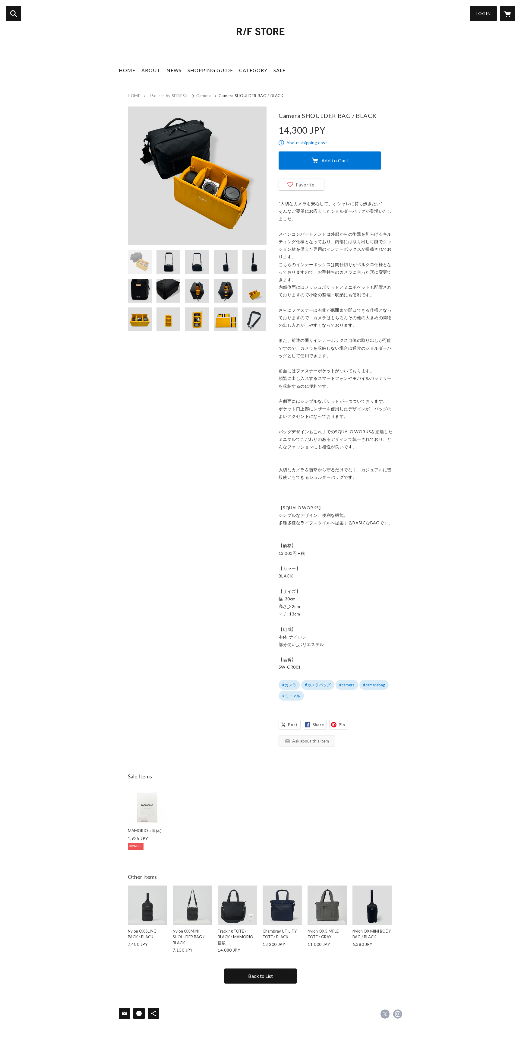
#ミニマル (291, 695)
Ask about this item (310, 740)
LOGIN (483, 13)
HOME (127, 70)
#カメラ (289, 684)
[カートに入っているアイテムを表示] (507, 13)
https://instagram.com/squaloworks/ (397, 1014)
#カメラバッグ (318, 684)
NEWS (174, 70)
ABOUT (150, 70)
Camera (203, 95)
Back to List (260, 976)
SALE (279, 70)
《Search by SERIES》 (168, 95)
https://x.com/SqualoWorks (385, 1014)
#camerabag (374, 684)
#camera (347, 684)
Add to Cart (335, 160)
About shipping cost (306, 142)
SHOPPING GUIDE (210, 70)
